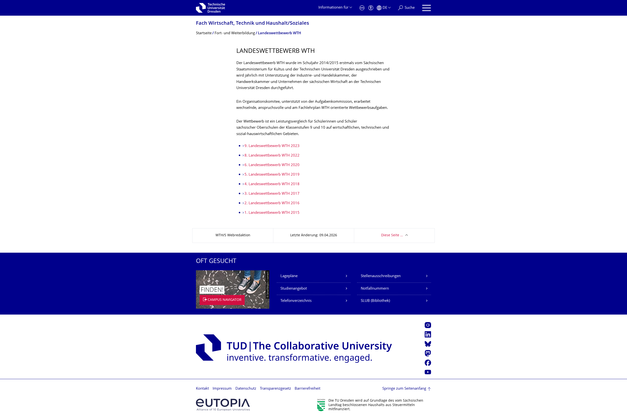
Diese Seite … (392, 235)
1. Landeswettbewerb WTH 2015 (272, 213)
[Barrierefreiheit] (371, 8)
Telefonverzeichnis (296, 301)
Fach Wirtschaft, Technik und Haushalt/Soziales (252, 23)
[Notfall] (362, 8)
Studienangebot (293, 289)
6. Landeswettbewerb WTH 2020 (272, 165)
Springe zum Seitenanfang (404, 389)
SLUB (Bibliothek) (375, 301)
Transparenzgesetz (275, 389)
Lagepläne (289, 276)
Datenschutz (245, 389)
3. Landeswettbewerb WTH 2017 (272, 194)
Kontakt (202, 389)
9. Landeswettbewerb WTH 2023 (272, 146)
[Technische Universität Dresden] (210, 7)
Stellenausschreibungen (381, 276)
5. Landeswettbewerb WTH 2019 (272, 175)
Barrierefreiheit (307, 389)
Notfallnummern (375, 289)
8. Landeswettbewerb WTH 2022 (272, 156)
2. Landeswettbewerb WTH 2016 (272, 203)
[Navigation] (426, 8)
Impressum (222, 389)
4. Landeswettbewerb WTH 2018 (272, 184)
